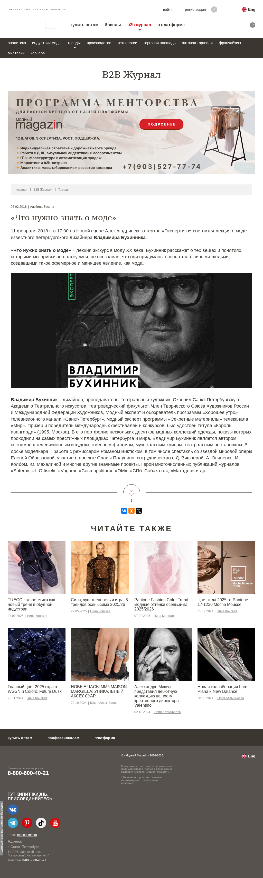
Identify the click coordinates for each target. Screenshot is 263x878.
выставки (16, 53)
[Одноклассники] (131, 511)
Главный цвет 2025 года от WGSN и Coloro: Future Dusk (35, 689)
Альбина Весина (42, 207)
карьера (38, 53)
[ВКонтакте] (124, 511)
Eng (251, 9)
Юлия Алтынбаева (103, 703)
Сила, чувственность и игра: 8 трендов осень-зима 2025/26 (99, 602)
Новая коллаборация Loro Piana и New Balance (222, 689)
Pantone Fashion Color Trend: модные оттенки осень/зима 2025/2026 (161, 604)
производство (99, 43)
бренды (113, 25)
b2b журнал (139, 25)
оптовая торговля (197, 43)
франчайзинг (230, 43)
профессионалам (63, 738)
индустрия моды (46, 43)
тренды (74, 43)
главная (21, 189)
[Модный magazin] (21, 25)
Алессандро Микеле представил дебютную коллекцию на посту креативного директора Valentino (156, 696)
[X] (139, 511)
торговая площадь (159, 43)
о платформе (171, 25)
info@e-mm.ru (27, 835)
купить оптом (84, 25)
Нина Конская (37, 616)
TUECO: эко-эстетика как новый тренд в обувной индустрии (31, 604)
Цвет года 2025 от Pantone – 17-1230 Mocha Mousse (224, 602)
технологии (127, 43)
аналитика (17, 43)
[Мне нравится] (131, 490)
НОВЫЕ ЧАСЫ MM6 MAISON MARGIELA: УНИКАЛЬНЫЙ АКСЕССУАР (99, 691)
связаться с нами (50, 25)
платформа (105, 738)
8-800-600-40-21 (28, 773)
